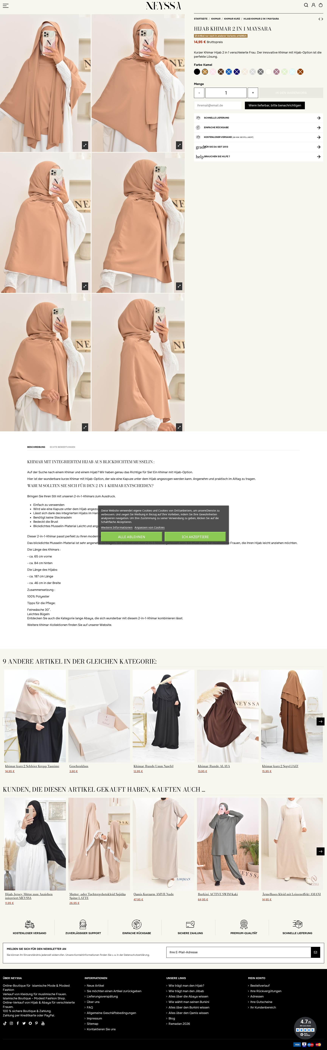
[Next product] (322, 19)
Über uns (93, 1002)
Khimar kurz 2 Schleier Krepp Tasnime (32, 766)
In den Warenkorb (291, 93)
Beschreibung (36, 447)
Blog (172, 1018)
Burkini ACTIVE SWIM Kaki (218, 894)
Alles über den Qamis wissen (189, 1013)
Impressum (94, 1018)
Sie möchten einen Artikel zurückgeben (114, 991)
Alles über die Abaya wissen (188, 996)
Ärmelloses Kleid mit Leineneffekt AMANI (291, 894)
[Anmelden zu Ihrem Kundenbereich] (313, 5)
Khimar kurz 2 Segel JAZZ (280, 766)
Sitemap (92, 1024)
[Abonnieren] (315, 952)
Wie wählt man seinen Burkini (189, 1002)
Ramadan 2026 (179, 1024)
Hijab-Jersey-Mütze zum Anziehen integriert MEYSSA (29, 896)
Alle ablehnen (131, 536)
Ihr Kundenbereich (263, 1007)
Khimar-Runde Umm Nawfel (153, 766)
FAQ (90, 1007)
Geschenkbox (78, 766)
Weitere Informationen (116, 527)
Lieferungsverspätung (102, 996)
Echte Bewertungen (62, 447)
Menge (199, 84)
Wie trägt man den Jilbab (186, 991)
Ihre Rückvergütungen (265, 991)
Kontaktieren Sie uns (101, 1029)
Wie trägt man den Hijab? (186, 986)
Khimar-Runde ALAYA (214, 766)
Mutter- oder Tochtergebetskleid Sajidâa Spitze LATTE (97, 896)
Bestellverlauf (260, 986)
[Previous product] (320, 19)
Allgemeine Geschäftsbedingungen (111, 1013)
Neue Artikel (95, 986)
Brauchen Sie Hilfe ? (217, 156)
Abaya (46, 1002)
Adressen (257, 996)
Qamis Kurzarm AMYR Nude (154, 894)
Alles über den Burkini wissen (189, 1007)
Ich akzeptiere (195, 536)
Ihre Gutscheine (261, 1002)
